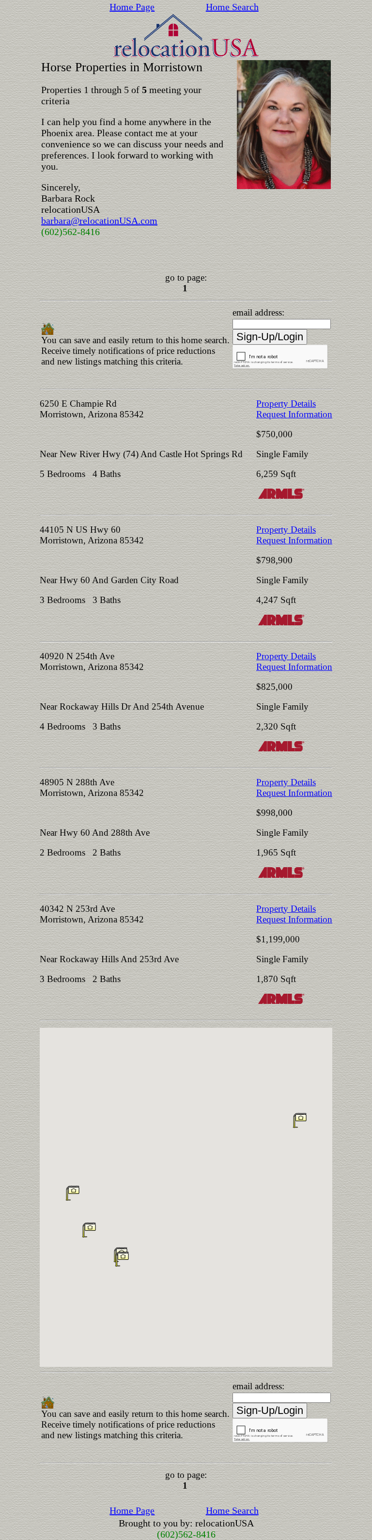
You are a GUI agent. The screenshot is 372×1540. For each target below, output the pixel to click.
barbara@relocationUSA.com (99, 220)
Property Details (286, 403)
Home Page (132, 6)
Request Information (294, 414)
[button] (299, 1120)
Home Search (232, 6)
